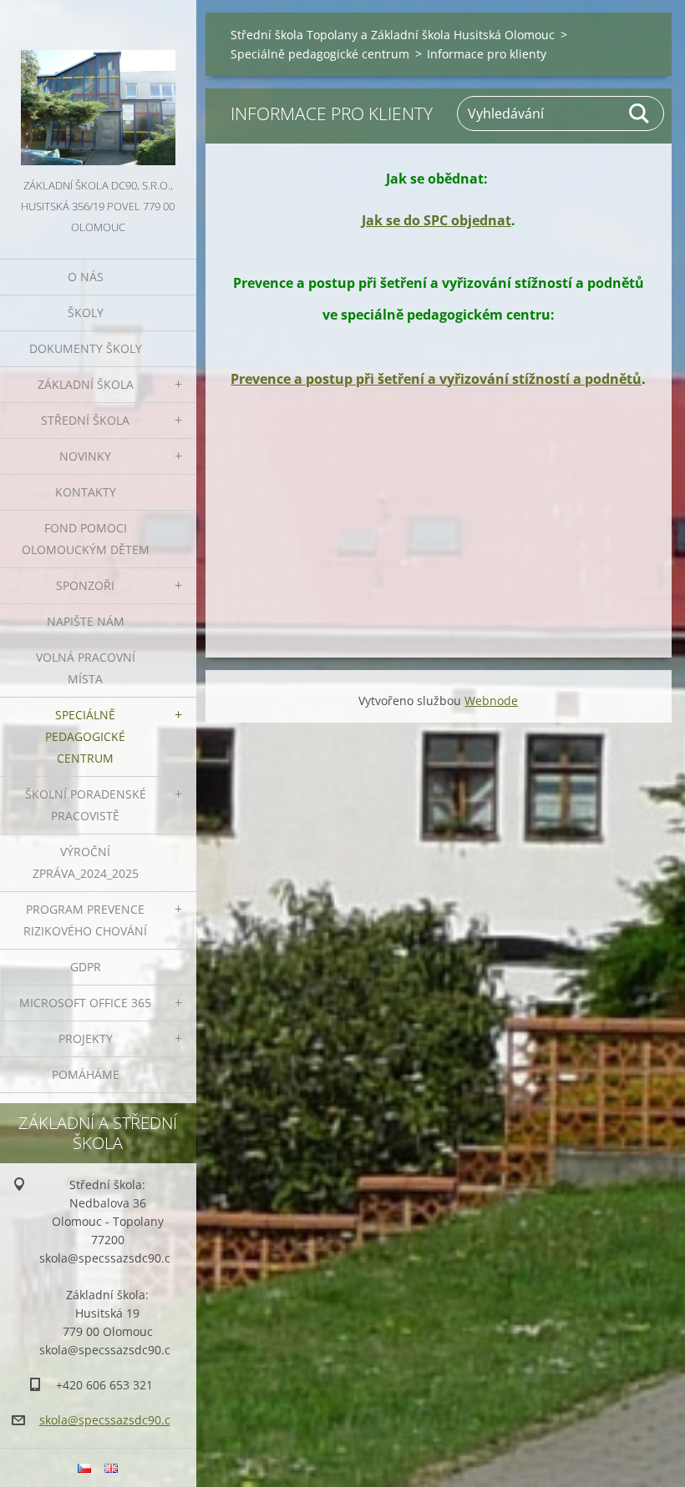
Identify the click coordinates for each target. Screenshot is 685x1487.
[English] (111, 1467)
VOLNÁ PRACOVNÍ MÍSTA (85, 668)
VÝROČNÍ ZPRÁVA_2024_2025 (86, 862)
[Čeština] (84, 1467)
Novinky (85, 456)
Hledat (640, 113)
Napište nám (85, 621)
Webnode (491, 700)
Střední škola (85, 420)
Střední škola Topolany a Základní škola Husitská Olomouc (393, 35)
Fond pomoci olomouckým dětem (86, 538)
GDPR (85, 967)
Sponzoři (85, 585)
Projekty (85, 1038)
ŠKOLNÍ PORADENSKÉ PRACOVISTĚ (85, 805)
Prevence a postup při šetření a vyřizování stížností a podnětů (436, 379)
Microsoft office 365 (85, 1003)
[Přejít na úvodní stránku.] (98, 87)
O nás (86, 277)
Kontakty (85, 492)
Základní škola (86, 384)
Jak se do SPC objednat (436, 220)
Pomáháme (85, 1074)
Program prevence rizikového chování (85, 920)
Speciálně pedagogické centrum (85, 736)
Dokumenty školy (85, 348)
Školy (86, 312)
